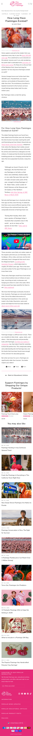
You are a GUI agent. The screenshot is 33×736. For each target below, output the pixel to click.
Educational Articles (9, 10)
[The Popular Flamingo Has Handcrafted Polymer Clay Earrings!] (16, 650)
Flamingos (24, 13)
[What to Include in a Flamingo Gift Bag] (16, 625)
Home (3, 10)
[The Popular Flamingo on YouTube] (25, 693)
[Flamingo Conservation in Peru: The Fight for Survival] (16, 518)
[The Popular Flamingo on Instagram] (19, 693)
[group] (7, 416)
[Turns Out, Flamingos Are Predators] (16, 573)
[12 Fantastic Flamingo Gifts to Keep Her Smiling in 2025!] (16, 598)
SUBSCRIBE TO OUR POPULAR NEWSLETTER (12, 673)
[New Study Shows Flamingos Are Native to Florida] (16, 490)
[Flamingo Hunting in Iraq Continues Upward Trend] (16, 435)
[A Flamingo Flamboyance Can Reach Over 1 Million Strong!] (16, 545)
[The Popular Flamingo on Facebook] (22, 693)
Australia (5, 13)
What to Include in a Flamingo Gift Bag (15, 638)
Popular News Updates (11, 704)
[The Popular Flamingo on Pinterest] (28, 693)
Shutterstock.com (15, 50)
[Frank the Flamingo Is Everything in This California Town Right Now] (16, 463)
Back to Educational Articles (18, 375)
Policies (5, 718)
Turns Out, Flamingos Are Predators (14, 585)
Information (7, 699)
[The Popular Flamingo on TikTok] (30, 693)
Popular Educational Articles (14, 709)
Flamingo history (14, 13)
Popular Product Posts (11, 713)
